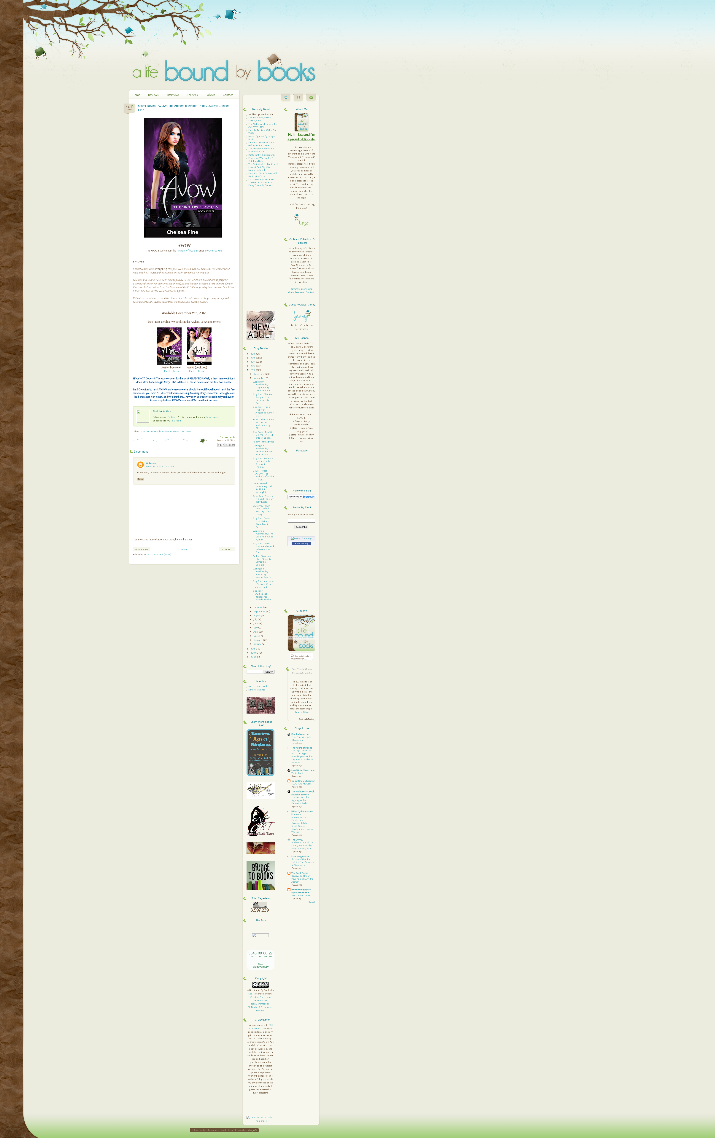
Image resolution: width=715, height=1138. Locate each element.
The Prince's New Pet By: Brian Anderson (261, 150)
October (258, 607)
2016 (253, 354)
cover (176, 431)
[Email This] (219, 445)
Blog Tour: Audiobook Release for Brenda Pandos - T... (263, 597)
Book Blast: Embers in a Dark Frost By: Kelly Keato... (263, 499)
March (256, 636)
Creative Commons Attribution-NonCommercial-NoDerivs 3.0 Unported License (260, 1004)
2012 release (152, 431)
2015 (253, 358)
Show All (311, 902)
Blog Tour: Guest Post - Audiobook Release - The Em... (263, 547)
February (258, 640)
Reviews (153, 95)
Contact (228, 95)
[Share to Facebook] (230, 445)
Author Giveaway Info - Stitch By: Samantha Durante (262, 560)
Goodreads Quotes (306, 719)
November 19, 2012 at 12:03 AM (160, 466)
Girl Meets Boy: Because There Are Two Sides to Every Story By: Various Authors (261, 184)
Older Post (226, 549)
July (255, 619)
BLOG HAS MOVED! (301, 784)
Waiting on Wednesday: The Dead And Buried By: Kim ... (263, 535)
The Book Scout (299, 873)
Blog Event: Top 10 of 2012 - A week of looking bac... (263, 435)
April (256, 632)
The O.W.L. (297, 839)
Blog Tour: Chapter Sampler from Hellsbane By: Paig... (262, 398)
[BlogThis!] (223, 445)
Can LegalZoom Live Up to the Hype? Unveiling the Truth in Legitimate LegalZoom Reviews (302, 756)
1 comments (227, 437)
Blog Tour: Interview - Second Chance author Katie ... (263, 584)
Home (136, 95)
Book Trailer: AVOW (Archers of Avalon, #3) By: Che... (263, 424)
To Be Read (297, 773)
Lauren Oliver (302, 712)
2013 (253, 366)
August (257, 615)
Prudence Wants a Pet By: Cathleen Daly (261, 159)
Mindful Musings (256, 689)
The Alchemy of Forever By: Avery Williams (262, 125)
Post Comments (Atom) (159, 554)
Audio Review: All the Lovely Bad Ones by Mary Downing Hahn (302, 845)
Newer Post (141, 549)
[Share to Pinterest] (233, 445)
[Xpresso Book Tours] (261, 835)
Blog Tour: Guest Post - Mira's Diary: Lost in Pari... (261, 522)
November (259, 378)
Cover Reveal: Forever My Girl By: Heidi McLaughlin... (262, 488)
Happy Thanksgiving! (263, 441)
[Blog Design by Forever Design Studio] (254, 1130)
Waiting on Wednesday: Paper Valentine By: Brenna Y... (262, 450)
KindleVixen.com (300, 734)
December (259, 374)
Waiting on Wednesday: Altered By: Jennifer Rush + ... (263, 573)
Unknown (151, 463)
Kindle (167, 371)
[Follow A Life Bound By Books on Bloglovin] (301, 498)
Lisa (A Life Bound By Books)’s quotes (302, 670)
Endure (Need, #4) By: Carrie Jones (259, 119)
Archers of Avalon (187, 250)
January (257, 644)
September (259, 611)
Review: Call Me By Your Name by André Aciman (302, 879)
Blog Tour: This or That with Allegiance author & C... (263, 411)
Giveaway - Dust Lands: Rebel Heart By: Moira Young (262, 510)
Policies (210, 95)
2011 (252, 649)
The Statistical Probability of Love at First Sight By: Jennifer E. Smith (263, 167)
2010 (253, 653)
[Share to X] (226, 445)
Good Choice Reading (302, 781)
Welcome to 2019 (300, 895)
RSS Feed (176, 420)
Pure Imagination (300, 856)
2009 (253, 657)
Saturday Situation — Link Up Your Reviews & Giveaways (302, 862)
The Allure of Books (301, 748)
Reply (140, 479)
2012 (143, 431)
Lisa (250, 993)
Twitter (171, 417)
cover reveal (186, 431)
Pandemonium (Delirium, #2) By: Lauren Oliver (261, 144)
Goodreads (211, 417)
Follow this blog (301, 543)
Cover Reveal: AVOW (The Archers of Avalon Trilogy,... (263, 475)
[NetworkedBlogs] (301, 538)
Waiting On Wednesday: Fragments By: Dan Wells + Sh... (263, 386)
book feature (165, 431)
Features (192, 95)
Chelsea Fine (215, 250)
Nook (176, 371)
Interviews (172, 95)
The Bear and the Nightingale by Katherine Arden (300, 800)
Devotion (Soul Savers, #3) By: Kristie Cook (262, 175)
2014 (253, 362)
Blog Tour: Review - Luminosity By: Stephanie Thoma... (263, 462)
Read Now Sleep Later (303, 770)
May (255, 627)
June (255, 623)
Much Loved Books (258, 686)
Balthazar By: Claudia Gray (261, 155)
